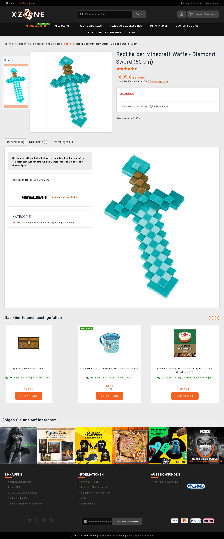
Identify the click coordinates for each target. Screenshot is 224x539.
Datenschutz (88, 503)
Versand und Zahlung (20, 482)
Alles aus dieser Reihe (65, 197)
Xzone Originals (91, 25)
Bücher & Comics (187, 25)
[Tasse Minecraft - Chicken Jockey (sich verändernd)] (109, 343)
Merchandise (159, 25)
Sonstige (70, 222)
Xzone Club (211, 3)
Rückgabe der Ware (18, 498)
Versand (197, 3)
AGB (83, 498)
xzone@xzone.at (22, 3)
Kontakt (185, 3)
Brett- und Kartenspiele (104, 32)
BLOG (132, 32)
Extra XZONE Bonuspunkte (22, 493)
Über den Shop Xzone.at (94, 487)
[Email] (29, 520)
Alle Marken (63, 25)
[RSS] (51, 520)
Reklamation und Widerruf (95, 493)
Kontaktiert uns (89, 482)
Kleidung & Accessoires (126, 25)
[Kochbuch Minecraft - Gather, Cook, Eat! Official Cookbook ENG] (184, 343)
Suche (139, 14)
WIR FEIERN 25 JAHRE (166, 482)
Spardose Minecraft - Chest (28, 368)
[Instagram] (44, 520)
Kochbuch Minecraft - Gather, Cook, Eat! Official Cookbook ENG (184, 370)
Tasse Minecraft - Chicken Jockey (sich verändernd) (109, 368)
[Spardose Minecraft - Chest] (28, 343)
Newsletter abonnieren (127, 521)
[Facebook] (36, 520)
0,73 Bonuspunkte (158, 81)
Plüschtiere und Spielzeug (48, 222)
